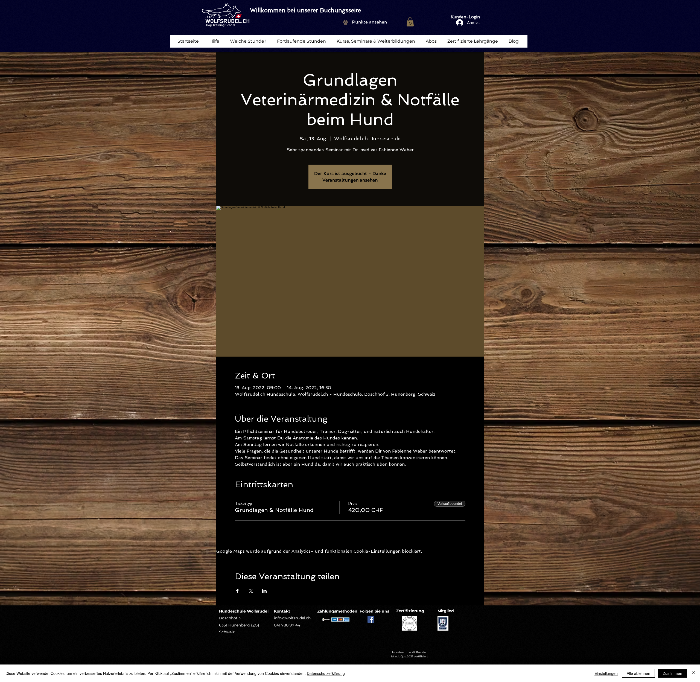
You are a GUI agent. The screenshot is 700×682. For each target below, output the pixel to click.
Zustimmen (672, 673)
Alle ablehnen (638, 673)
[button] (410, 21)
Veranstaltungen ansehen (350, 180)
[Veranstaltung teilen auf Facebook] (237, 591)
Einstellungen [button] (606, 673)
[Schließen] (693, 673)
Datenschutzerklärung (326, 673)
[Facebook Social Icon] (371, 619)
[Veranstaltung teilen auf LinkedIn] (264, 591)
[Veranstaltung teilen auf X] (250, 591)
